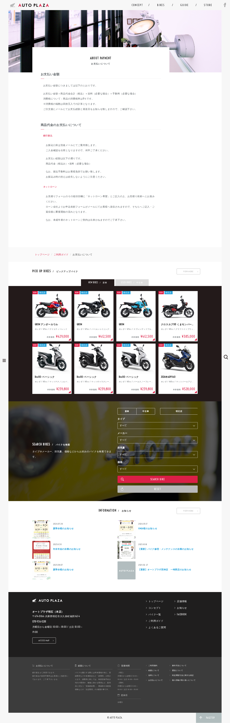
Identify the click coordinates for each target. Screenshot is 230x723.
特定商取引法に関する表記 (183, 675)
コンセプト (155, 607)
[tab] (97, 282)
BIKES (161, 5)
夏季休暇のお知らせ (63, 528)
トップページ (42, 254)
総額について (153, 670)
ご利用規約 (152, 665)
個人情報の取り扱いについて (183, 680)
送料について (153, 675)
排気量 (121, 447)
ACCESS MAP (44, 640)
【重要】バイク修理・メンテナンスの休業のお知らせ (166, 549)
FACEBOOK (182, 614)
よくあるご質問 (157, 627)
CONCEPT (137, 5)
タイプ (121, 418)
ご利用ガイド (61, 254)
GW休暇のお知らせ (147, 528)
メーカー (122, 433)
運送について (177, 670)
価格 (120, 462)
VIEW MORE (188, 271)
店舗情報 (182, 601)
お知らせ (182, 607)
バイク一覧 (155, 614)
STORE (208, 5)
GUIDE (184, 5)
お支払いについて (155, 680)
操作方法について (179, 665)
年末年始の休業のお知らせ (67, 549)
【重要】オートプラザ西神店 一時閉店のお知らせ (164, 569)
